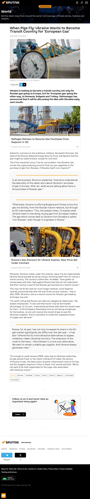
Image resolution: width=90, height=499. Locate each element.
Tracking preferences (9, 472)
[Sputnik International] (11, 5)
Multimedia (66, 449)
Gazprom (60, 375)
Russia (44, 375)
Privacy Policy (53, 469)
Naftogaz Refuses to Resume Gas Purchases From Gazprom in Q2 (40, 140)
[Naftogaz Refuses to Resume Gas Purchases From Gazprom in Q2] (45, 121)
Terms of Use (22, 469)
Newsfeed (29, 375)
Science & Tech (53, 449)
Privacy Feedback (66, 469)
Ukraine (51, 375)
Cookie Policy (42, 469)
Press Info (13, 469)
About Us (4, 469)
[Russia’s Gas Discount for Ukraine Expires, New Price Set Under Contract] (45, 242)
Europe (37, 375)
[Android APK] (8, 478)
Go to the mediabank (32, 80)
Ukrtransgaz (69, 375)
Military (41, 449)
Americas (13, 449)
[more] (77, 146)
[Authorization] (77, 2)
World (13, 375)
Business (20, 375)
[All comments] (3, 495)
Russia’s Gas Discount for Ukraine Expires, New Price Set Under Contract (44, 261)
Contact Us (32, 469)
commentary (15, 380)
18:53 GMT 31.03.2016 (18, 36)
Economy (31, 449)
